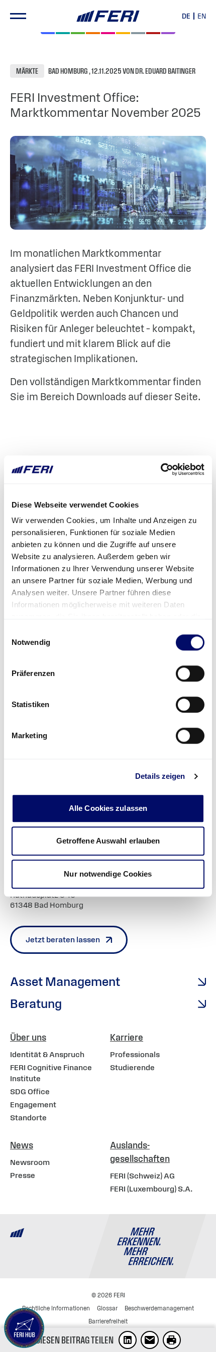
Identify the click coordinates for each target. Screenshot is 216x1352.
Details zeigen (160, 776)
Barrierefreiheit (108, 1321)
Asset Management (65, 981)
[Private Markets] (63, 33)
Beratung (36, 1003)
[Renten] (78, 33)
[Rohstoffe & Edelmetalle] (153, 33)
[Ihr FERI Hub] (24, 1328)
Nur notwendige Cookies (108, 874)
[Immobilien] (168, 33)
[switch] (190, 673)
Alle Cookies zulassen (108, 808)
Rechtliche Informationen (56, 1308)
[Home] (108, 16)
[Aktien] (48, 33)
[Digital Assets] (108, 33)
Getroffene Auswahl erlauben (108, 840)
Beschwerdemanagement (159, 1308)
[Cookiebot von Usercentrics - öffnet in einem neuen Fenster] (160, 469)
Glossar (107, 1308)
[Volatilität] (93, 33)
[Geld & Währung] (138, 33)
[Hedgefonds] (123, 33)
